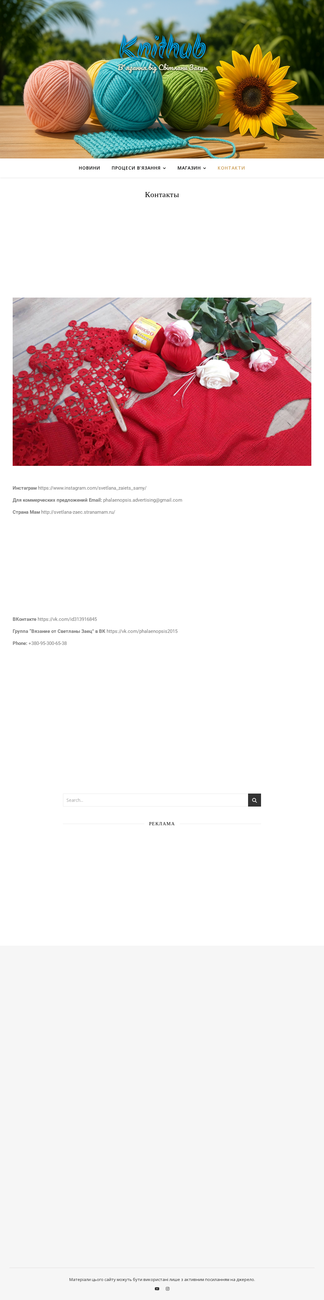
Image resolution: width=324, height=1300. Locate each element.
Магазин (189, 168)
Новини (89, 168)
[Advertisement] (162, 250)
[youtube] (157, 1288)
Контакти (231, 168)
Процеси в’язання (136, 168)
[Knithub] (162, 79)
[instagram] (167, 1288)
